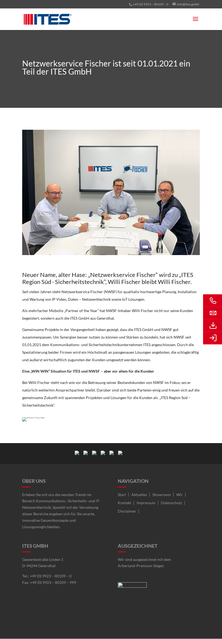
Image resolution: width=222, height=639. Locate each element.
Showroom (161, 494)
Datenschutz (171, 502)
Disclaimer (127, 511)
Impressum (146, 502)
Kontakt (124, 502)
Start (122, 494)
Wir (179, 494)
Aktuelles (139, 494)
